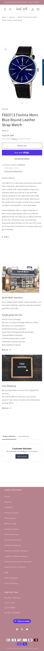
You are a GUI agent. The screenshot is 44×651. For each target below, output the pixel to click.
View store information (13, 171)
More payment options (22, 158)
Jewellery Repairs (12, 529)
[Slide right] (27, 103)
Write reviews (22, 456)
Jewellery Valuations (13, 545)
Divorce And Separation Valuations (18, 561)
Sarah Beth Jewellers (18, 648)
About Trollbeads (11, 578)
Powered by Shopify (31, 648)
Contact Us (9, 507)
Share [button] (6, 237)
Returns (5, 350)
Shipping (14, 139)
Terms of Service (11, 583)
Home (4, 17)
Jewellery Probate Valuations (16, 556)
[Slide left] (16, 103)
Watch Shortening (12, 534)
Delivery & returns (12, 513)
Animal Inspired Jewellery (15, 567)
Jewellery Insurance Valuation (16, 551)
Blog (6, 572)
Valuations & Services (13, 540)
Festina (12, 17)
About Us (8, 502)
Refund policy (10, 518)
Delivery (5, 408)
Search (7, 496)
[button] (5, 9)
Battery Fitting (10, 523)
